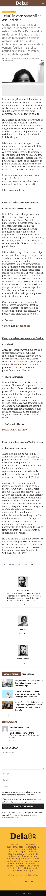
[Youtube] (32, 881)
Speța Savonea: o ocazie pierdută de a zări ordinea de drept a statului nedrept (29, 683)
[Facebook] (21, 604)
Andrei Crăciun (34, 58)
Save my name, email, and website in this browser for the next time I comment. (21, 793)
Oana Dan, (24, 58)
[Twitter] (26, 881)
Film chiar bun (19, 365)
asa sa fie (24, 326)
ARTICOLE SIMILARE (11, 674)
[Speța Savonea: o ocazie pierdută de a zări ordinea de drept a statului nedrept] (7, 683)
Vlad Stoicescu (23, 590)
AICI (24, 553)
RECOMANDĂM (28, 674)
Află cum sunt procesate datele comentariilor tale (20, 816)
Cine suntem (18, 893)
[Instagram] (20, 881)
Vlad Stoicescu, (15, 58)
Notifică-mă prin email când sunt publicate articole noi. (21, 802)
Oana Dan (23, 629)
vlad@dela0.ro (30, 875)
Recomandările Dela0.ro (9, 12)
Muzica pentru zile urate (14, 430)
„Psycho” (26, 370)
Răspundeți (11, 741)
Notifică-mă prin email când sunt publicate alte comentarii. (22, 799)
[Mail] (25, 604)
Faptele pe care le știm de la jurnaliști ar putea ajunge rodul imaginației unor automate (27, 694)
